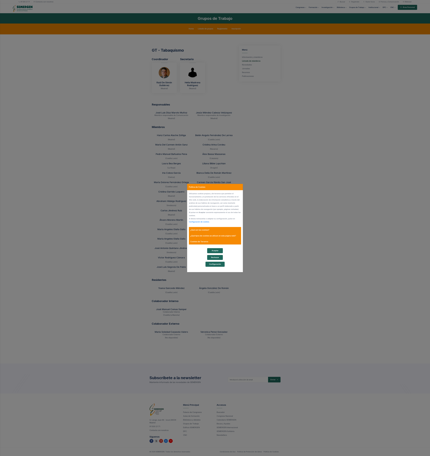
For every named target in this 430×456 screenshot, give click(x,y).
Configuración (215, 264)
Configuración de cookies (199, 222)
